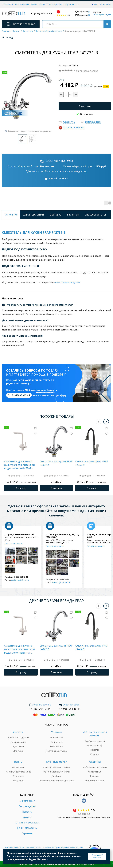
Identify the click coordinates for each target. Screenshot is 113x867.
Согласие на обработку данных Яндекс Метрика (63, 847)
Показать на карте (13, 543)
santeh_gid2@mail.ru (20, 580)
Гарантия (69, 4)
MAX (27, 390)
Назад (9, 37)
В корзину (84, 106)
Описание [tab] (11, 214)
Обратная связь (71, 704)
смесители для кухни (67, 282)
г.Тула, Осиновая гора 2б (19, 534)
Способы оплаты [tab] (95, 214)
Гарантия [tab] (73, 214)
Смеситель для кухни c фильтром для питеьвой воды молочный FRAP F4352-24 (19, 465)
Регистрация (105, 4)
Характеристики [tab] (33, 214)
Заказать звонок (41, 704)
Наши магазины (22, 4)
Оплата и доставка (55, 4)
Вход (96, 4)
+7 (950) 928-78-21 (61, 579)
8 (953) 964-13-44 (21, 395)
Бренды (34, 4)
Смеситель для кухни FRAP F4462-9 (91, 463)
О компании (7, 4)
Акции (42, 4)
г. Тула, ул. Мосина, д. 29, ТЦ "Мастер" (62, 535)
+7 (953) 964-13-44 (41, 13)
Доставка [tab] (55, 214)
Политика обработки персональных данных (22, 847)
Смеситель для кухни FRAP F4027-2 (56, 463)
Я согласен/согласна (97, 856)
